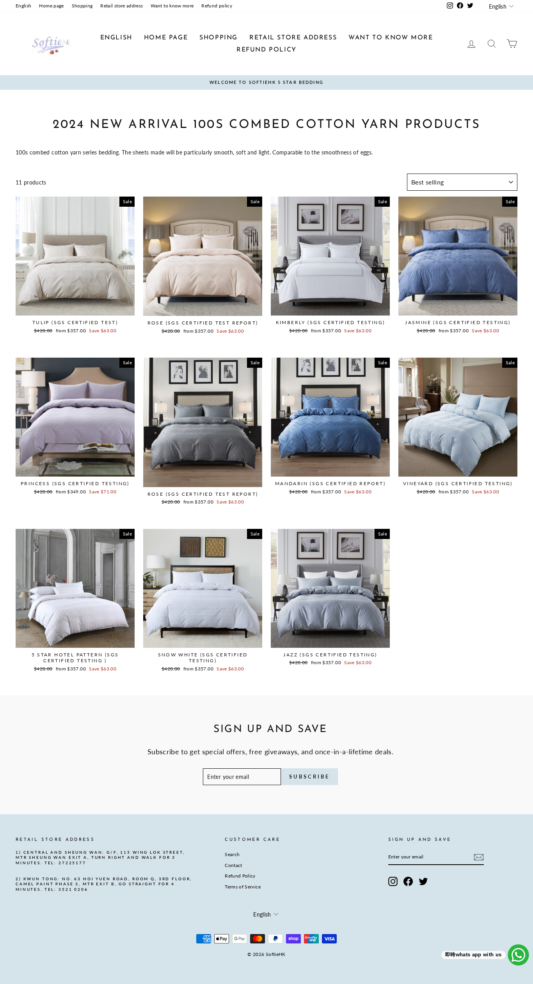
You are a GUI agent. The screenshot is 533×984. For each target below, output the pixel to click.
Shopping (82, 6)
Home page (51, 6)
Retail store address (121, 6)
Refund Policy (240, 876)
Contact (233, 865)
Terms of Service (243, 887)
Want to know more (172, 6)
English (23, 6)
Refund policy (216, 6)
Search (232, 854)
